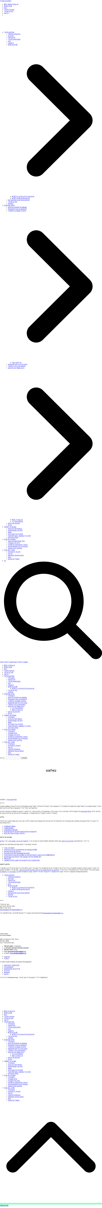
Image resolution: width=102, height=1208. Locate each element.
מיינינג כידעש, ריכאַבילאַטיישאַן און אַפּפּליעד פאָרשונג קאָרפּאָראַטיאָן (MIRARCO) (29, 855)
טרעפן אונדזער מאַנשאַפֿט (16, 751)
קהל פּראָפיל (11, 679)
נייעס (5, 669)
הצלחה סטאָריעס (13, 728)
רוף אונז (6, 674)
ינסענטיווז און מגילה (10, 729)
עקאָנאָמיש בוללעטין (14, 749)
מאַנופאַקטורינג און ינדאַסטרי (16, 704)
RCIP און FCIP (12, 687)
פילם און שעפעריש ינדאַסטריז (17, 701)
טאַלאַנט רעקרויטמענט (15, 740)
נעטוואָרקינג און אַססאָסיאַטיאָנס (18, 738)
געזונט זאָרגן (12, 841)
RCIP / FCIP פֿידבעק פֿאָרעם (21, 889)
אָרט (9, 683)
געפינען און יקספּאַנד (10, 715)
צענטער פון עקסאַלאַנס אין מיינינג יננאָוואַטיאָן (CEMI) (20, 849)
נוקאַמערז (11, 685)
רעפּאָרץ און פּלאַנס (14, 754)
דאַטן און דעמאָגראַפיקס (15, 720)
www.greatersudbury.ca (18, 953)
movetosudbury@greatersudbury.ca (11, 910)
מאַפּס (10, 722)
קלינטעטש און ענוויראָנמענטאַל (17, 699)
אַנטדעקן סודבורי (9, 670)
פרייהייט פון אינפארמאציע (12, 969)
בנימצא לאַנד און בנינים (15, 719)
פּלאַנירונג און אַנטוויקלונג (15, 724)
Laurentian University (11, 830)
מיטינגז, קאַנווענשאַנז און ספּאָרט (17, 736)
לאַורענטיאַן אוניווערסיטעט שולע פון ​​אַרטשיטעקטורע (20, 831)
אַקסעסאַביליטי (8, 967)
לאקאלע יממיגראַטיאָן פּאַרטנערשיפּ (19, 893)
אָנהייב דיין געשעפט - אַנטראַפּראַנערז (19, 726)
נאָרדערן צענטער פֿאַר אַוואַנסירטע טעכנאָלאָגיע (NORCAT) (22, 857)
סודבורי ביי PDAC (17, 708)
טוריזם (10, 713)
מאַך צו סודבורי (8, 672)
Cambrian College (9, 826)
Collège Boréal (8, 828)
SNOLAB (7, 858)
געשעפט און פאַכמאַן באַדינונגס (17, 697)
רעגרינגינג (11, 878)
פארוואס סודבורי (9, 676)
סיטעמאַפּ (7, 972)
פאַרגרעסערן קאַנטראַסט (11, 965)
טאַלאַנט (10, 692)
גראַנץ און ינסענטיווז (14, 735)
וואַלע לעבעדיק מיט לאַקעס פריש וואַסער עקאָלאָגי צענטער (22, 860)
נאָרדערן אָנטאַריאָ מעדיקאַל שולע (14, 833)
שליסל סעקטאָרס (9, 694)
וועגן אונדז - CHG (9, 742)
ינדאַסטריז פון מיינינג (22, 841)
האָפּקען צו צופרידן (5, 1)
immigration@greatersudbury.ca (53, 913)
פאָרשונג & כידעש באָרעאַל (12, 851)
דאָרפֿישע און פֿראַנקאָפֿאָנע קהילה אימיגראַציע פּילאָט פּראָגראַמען (39, 870)
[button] (14, 662)
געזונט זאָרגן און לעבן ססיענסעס (17, 703)
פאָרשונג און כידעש (14, 711)
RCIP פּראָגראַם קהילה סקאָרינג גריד (23, 688)
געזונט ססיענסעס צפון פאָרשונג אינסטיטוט (17, 853)
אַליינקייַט (7, 970)
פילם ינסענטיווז (12, 733)
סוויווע (2, 841)
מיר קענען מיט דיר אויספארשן (9, 871)
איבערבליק (11, 678)
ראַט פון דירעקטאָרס (14, 745)
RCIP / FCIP (8, 667)
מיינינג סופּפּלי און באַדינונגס (16, 706)
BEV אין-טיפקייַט (9, 665)
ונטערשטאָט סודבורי (14, 681)
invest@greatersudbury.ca (17, 951)
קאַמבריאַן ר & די (9, 848)
